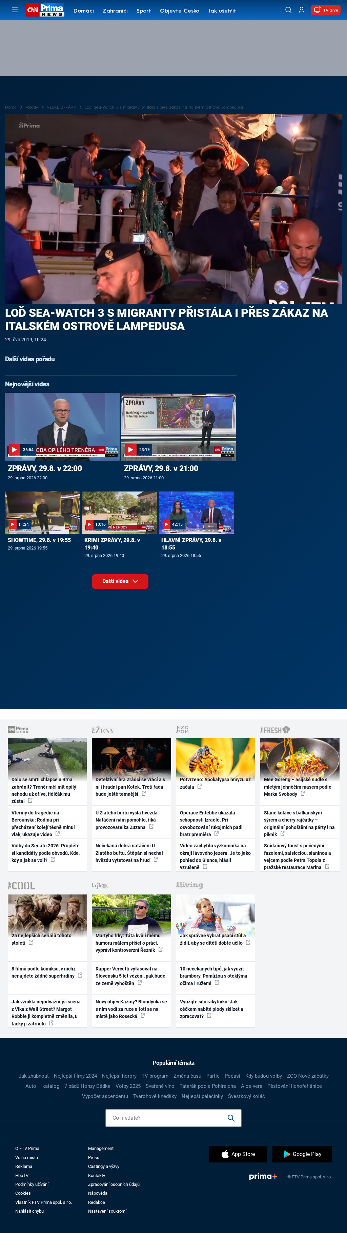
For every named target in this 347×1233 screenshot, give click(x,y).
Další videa (116, 581)
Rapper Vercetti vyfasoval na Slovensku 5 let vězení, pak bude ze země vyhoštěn (130, 976)
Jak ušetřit (222, 11)
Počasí (232, 1076)
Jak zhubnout (34, 1076)
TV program (155, 1076)
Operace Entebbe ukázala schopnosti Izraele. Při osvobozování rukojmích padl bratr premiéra (211, 823)
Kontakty (96, 1175)
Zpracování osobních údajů (114, 1184)
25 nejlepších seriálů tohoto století (42, 939)
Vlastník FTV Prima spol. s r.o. (43, 1202)
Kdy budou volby (263, 1076)
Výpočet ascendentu (105, 1096)
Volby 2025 (128, 1086)
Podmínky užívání (31, 1184)
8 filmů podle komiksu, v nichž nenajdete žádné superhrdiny (44, 972)
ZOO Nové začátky (308, 1076)
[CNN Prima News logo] (45, 10)
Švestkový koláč (246, 1096)
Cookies (23, 1193)
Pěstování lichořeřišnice (294, 1086)
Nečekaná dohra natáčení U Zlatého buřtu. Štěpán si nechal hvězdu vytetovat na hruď (129, 853)
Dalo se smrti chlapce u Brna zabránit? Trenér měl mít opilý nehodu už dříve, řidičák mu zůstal (44, 790)
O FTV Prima (27, 1148)
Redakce (96, 1202)
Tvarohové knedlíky (155, 1096)
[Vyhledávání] (288, 10)
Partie (213, 1076)
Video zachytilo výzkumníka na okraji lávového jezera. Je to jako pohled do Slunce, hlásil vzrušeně (215, 856)
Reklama (23, 1166)
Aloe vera (251, 1086)
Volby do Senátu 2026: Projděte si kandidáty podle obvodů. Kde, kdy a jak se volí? (46, 853)
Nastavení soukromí (107, 1211)
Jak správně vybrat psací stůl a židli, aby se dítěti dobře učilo (213, 939)
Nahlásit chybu (29, 1211)
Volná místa (26, 1157)
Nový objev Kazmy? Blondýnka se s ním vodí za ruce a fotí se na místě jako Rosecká (131, 1009)
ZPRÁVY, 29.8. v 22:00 (45, 468)
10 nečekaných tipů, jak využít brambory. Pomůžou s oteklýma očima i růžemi (213, 976)
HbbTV (21, 1175)
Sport (144, 11)
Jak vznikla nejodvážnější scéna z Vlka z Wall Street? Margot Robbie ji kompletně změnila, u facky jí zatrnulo (46, 1012)
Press (93, 1157)
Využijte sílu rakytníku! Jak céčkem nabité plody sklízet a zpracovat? (211, 1009)
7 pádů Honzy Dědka (87, 1086)
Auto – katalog (42, 1086)
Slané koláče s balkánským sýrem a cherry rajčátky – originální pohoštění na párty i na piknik (299, 823)
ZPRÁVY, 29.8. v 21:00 (161, 468)
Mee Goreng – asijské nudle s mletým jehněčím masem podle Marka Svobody (297, 787)
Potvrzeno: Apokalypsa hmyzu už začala (215, 783)
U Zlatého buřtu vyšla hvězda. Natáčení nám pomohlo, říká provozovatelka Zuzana (127, 820)
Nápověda (97, 1193)
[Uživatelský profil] (301, 10)
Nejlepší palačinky (202, 1096)
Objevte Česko (179, 11)
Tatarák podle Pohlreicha (208, 1086)
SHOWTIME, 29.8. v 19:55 (39, 540)
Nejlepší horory (119, 1076)
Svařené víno (160, 1086)
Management (101, 1148)
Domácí (84, 11)
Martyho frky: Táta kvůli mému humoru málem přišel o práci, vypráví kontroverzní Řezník (128, 943)
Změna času (187, 1076)
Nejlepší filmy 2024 (75, 1076)
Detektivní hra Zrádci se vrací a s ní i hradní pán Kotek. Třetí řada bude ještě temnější (130, 787)
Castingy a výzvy (103, 1166)
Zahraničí (115, 11)
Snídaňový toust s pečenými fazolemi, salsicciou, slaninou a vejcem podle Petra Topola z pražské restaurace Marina (297, 856)
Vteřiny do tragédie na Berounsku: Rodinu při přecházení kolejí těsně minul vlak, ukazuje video (43, 823)
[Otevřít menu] (15, 9)
